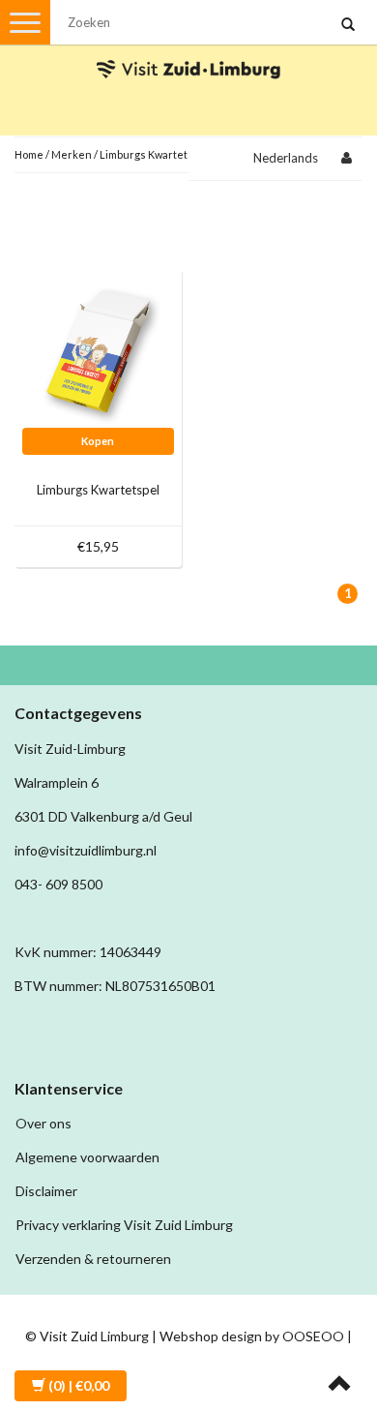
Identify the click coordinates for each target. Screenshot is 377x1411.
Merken (71, 154)
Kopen (97, 441)
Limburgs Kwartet (144, 154)
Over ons (43, 1123)
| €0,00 (78, 1385)
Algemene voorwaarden (87, 1157)
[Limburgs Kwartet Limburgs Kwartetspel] (98, 350)
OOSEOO (313, 1336)
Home (29, 154)
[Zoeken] (348, 25)
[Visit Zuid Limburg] (188, 52)
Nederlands (285, 157)
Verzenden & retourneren (93, 1258)
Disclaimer (46, 1191)
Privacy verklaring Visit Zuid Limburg (124, 1224)
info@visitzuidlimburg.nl (85, 850)
